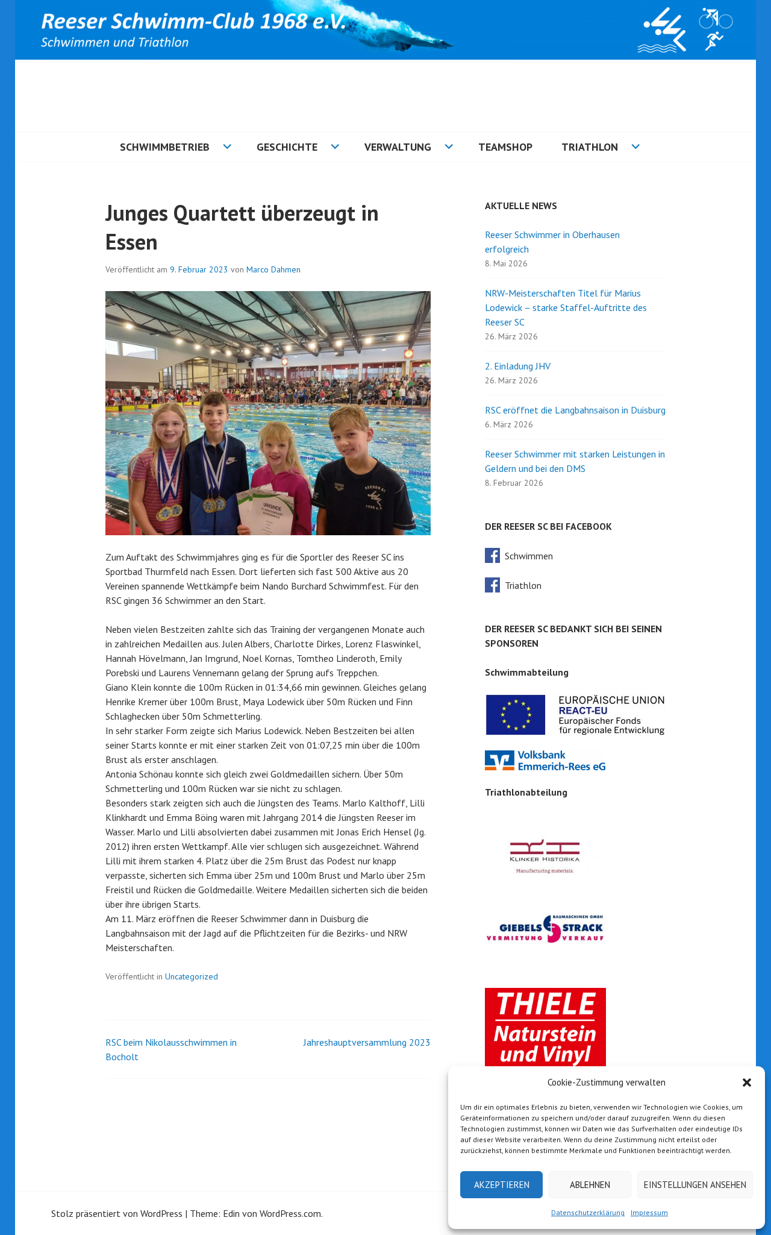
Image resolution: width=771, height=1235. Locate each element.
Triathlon (589, 147)
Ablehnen (590, 1184)
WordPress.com (290, 1213)
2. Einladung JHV (518, 366)
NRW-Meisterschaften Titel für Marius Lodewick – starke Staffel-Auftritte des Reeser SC (566, 307)
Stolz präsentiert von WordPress (117, 1213)
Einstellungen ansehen (695, 1184)
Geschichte (287, 147)
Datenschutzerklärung (588, 1212)
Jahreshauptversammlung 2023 (367, 1042)
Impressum (649, 1212)
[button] (747, 1082)
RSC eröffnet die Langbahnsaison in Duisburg (575, 410)
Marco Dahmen (273, 269)
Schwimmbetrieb (165, 147)
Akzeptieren (501, 1184)
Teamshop (505, 147)
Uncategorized (191, 976)
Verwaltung (397, 147)
